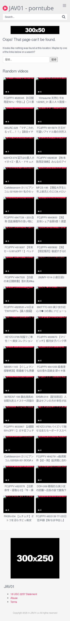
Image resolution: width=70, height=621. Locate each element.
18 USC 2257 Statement (23, 594)
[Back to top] (64, 614)
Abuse (14, 598)
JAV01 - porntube (31, 8)
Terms (13, 602)
